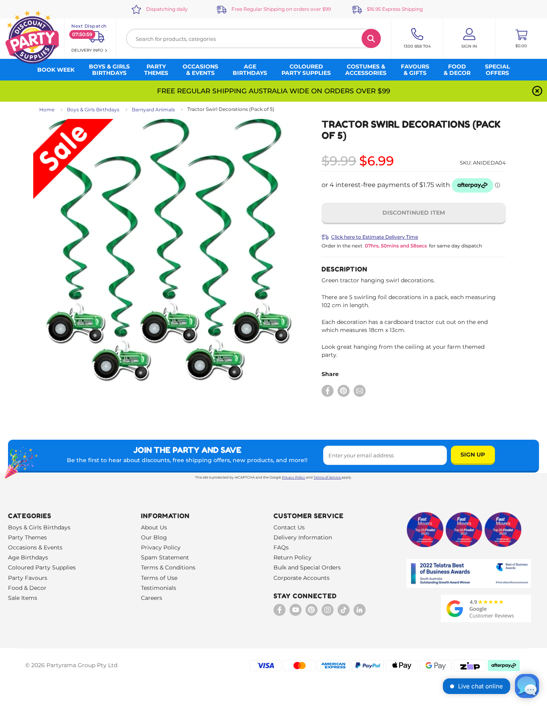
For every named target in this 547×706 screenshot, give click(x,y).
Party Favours (27, 577)
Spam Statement (165, 557)
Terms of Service (327, 477)
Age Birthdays (28, 557)
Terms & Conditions (168, 567)
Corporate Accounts (302, 577)
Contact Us (289, 527)
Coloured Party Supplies (42, 567)
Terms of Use (159, 577)
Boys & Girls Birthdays (93, 110)
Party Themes (27, 537)
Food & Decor (27, 587)
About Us (154, 527)
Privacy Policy (293, 477)
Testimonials (158, 587)
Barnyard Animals (153, 110)
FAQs (281, 547)
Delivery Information (303, 537)
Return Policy (293, 557)
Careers (151, 597)
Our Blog (154, 537)
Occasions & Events (35, 547)
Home (46, 110)
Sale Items (22, 597)
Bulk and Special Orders (307, 567)
